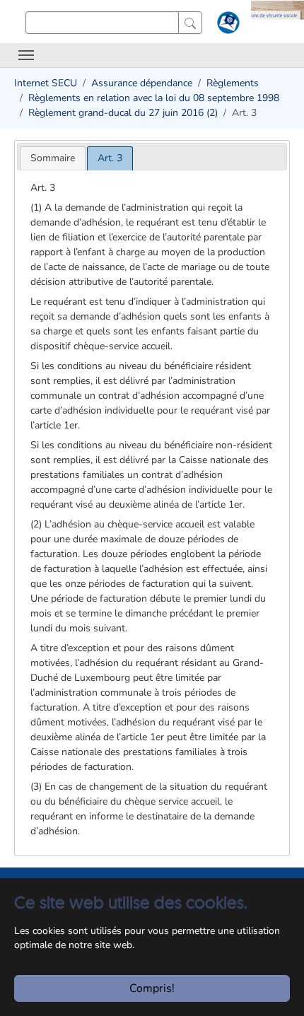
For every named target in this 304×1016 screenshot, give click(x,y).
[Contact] (227, 25)
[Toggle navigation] (26, 55)
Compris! (152, 988)
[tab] (53, 158)
